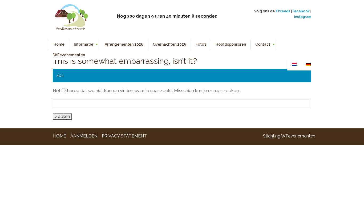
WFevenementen (69, 55)
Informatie (83, 44)
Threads (283, 11)
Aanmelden (84, 136)
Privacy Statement (124, 136)
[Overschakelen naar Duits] (308, 64)
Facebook (301, 11)
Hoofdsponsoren (231, 44)
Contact (262, 44)
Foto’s (201, 44)
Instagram (302, 17)
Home (59, 44)
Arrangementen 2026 (124, 44)
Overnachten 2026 (169, 44)
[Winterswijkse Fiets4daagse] (71, 19)
